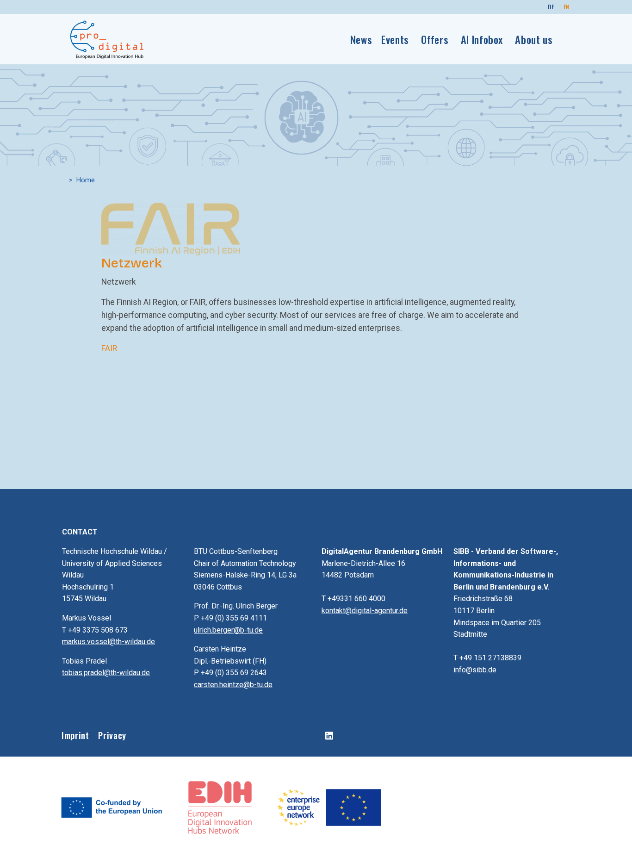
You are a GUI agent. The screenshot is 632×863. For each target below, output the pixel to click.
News (361, 39)
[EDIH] (221, 806)
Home (85, 180)
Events (395, 39)
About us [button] (533, 39)
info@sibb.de (474, 669)
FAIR (109, 348)
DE (551, 7)
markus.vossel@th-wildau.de (108, 641)
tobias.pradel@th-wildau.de (106, 672)
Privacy (112, 735)
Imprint (75, 735)
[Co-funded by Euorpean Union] (112, 806)
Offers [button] (434, 39)
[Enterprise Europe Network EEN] (328, 806)
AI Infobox (482, 39)
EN (567, 7)
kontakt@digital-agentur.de (365, 610)
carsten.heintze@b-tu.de (233, 684)
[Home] (107, 39)
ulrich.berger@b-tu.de (228, 630)
